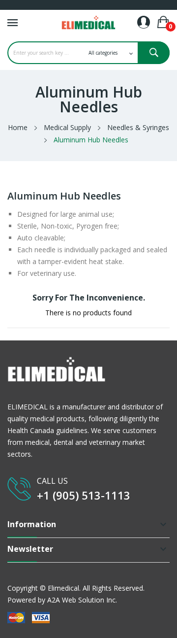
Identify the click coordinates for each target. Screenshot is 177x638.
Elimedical (63, 588)
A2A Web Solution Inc (81, 599)
